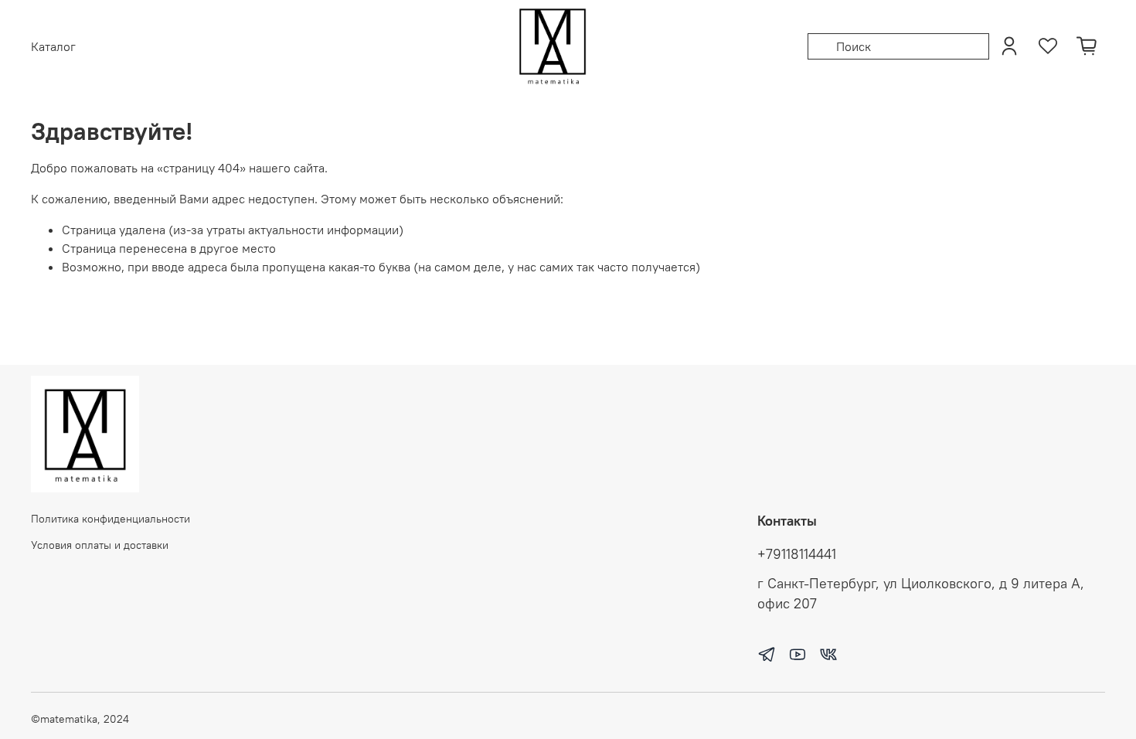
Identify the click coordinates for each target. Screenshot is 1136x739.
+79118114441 (796, 554)
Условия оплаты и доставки (99, 545)
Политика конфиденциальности (110, 519)
